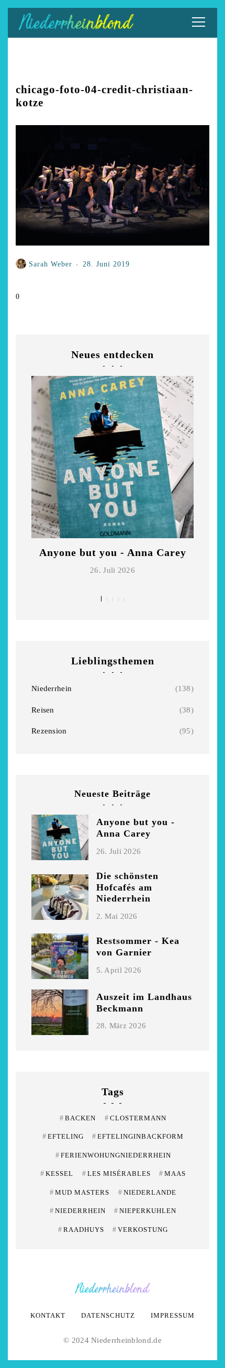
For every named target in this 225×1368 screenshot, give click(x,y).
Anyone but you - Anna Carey (112, 552)
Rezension (49, 731)
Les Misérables (116, 1173)
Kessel (56, 1173)
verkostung (140, 1229)
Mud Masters (79, 1192)
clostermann (135, 1118)
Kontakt (47, 1315)
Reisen (42, 710)
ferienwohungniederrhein (113, 1155)
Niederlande (147, 1192)
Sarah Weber (50, 264)
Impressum (173, 1315)
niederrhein (78, 1211)
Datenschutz (108, 1315)
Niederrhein (51, 688)
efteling (63, 1136)
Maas (172, 1173)
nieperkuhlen (145, 1211)
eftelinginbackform (138, 1136)
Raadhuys (81, 1229)
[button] (101, 599)
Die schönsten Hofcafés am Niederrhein (127, 887)
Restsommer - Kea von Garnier (137, 947)
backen (78, 1118)
